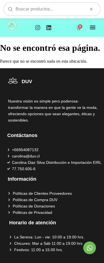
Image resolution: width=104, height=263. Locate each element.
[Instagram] (37, 27)
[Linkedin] (48, 27)
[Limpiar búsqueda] (91, 9)
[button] (92, 27)
